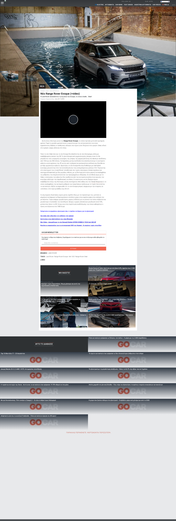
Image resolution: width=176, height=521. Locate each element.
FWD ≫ (165, 5)
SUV (73, 256)
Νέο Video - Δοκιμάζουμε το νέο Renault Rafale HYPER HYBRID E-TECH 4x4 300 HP (68, 222)
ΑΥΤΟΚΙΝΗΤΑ (109, 5)
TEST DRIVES (128, 5)
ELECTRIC (99, 5)
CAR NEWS (118, 5)
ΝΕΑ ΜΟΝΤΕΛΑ (54, 91)
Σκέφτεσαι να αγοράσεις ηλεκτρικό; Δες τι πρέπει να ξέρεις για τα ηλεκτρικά (67, 211)
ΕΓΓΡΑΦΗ (73, 248)
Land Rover (50, 256)
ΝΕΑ (42, 86)
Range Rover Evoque (61, 256)
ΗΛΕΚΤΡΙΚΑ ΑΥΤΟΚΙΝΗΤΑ (142, 5)
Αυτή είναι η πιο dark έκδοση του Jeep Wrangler (56, 219)
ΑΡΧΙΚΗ (42, 91)
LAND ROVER (52, 253)
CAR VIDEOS (157, 5)
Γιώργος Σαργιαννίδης (47, 99)
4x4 (70, 256)
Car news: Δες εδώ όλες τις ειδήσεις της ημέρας (57, 216)
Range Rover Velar (81, 256)
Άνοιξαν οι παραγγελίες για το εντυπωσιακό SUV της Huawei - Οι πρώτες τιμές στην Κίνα (70, 225)
